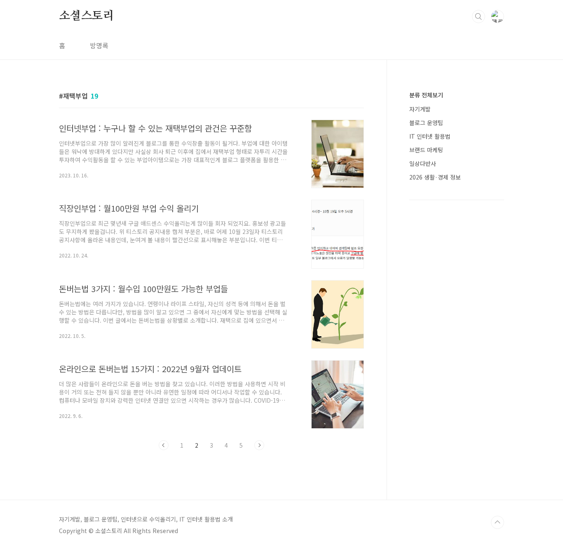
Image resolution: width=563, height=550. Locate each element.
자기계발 (420, 109)
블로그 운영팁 (426, 122)
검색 (478, 16)
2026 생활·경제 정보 (435, 177)
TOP (497, 522)
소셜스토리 (86, 16)
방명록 (99, 45)
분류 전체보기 (426, 95)
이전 (164, 445)
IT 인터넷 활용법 (429, 136)
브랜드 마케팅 (426, 150)
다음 (259, 445)
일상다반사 (422, 163)
